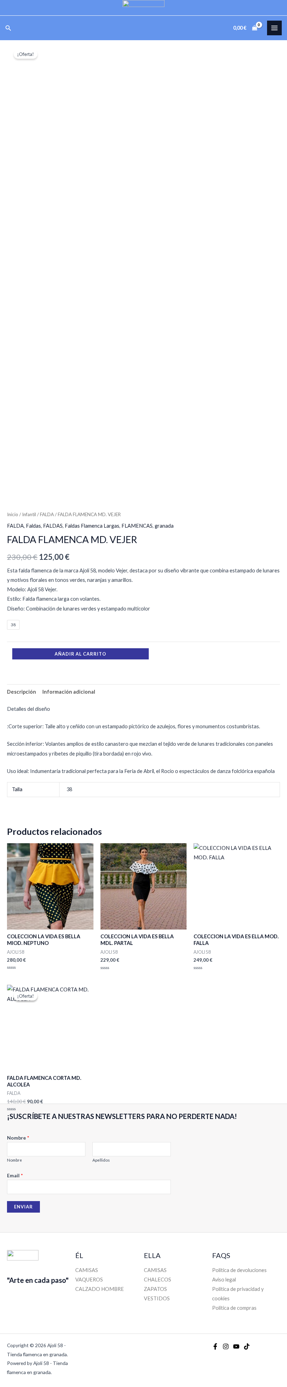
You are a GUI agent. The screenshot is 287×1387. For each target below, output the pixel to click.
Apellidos (101, 1160)
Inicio (12, 514)
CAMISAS (86, 1270)
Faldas (33, 526)
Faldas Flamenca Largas (92, 526)
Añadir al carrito (80, 654)
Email (15, 1175)
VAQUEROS (89, 1280)
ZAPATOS (155, 1289)
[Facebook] (215, 1346)
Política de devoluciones (239, 1270)
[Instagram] (226, 1346)
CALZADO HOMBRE (99, 1289)
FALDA (47, 514)
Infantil (29, 514)
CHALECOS (157, 1280)
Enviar (23, 1206)
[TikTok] (247, 1346)
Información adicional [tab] (68, 692)
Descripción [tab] (21, 692)
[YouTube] (236, 1346)
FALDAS (53, 526)
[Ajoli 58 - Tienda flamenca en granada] (143, 7)
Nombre (18, 1138)
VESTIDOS (157, 1298)
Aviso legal (224, 1280)
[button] (8, 28)
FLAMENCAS (137, 526)
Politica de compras (234, 1308)
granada (164, 526)
